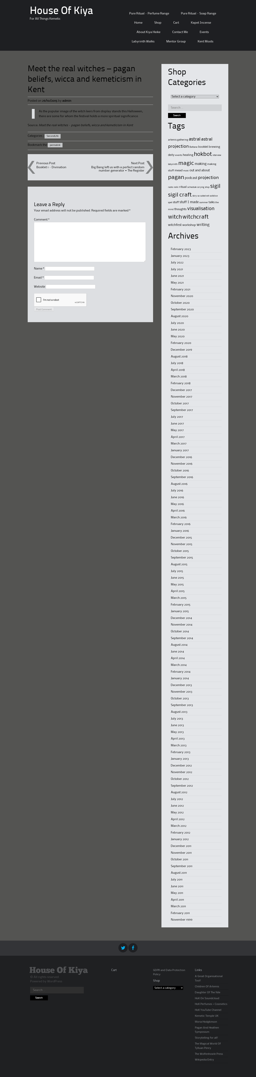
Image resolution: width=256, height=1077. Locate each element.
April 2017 (178, 437)
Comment (41, 219)
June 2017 (177, 423)
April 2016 (178, 510)
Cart (176, 22)
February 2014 (180, 671)
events (178, 155)
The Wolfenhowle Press (209, 1054)
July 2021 (177, 269)
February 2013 (180, 752)
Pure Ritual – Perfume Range (149, 13)
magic (186, 163)
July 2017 (177, 416)
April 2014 (178, 658)
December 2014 (181, 618)
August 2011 (179, 872)
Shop (157, 22)
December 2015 (181, 537)
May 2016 (177, 504)
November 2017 (181, 396)
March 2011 (178, 906)
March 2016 (179, 517)
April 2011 (177, 899)
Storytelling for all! (206, 1038)
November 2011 (181, 852)
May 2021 (177, 282)
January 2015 (180, 611)
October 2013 (180, 698)
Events (204, 32)
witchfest (175, 224)
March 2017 (179, 443)
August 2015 (179, 564)
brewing (214, 146)
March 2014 (179, 665)
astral (194, 139)
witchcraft (196, 217)
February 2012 (180, 832)
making (201, 164)
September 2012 (182, 785)
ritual (183, 187)
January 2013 (180, 758)
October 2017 (180, 403)
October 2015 (180, 551)
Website (39, 286)
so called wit (203, 196)
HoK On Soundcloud (207, 998)
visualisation (201, 209)
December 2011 (181, 846)
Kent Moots (205, 41)
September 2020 (182, 309)
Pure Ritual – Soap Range (198, 13)
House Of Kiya (61, 11)
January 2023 (180, 256)
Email (39, 277)
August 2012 (179, 792)
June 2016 (177, 497)
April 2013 (178, 738)
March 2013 (179, 745)
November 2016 (181, 463)
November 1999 (181, 919)
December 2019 (181, 349)
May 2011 (177, 893)
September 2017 (182, 410)
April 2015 (178, 591)
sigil (215, 186)
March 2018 (179, 376)
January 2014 (180, 678)
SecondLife (53, 136)
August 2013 (179, 712)
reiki (176, 187)
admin (66, 100)
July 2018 (177, 363)
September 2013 (182, 705)
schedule (192, 187)
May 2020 (178, 336)
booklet (203, 147)
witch (175, 217)
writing (203, 225)
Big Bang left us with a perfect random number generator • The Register (117, 169)
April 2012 (178, 819)
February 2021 (180, 289)
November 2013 (181, 691)
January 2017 (180, 450)
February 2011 (180, 913)
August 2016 (179, 484)
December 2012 (181, 765)
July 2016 (177, 490)
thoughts (180, 209)
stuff (176, 202)
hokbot (203, 154)
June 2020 (178, 329)
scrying (200, 187)
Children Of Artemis (207, 986)
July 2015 (177, 571)
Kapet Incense (201, 22)
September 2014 (182, 638)
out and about (199, 170)
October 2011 (179, 859)
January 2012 (180, 839)
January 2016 (180, 530)
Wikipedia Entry (204, 1060)
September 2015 (182, 557)
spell (170, 202)
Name (39, 268)
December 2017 (181, 390)
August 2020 (179, 316)
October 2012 (180, 779)
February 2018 (181, 383)
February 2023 (181, 249)
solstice (214, 196)
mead (179, 170)
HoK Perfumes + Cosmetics (211, 1004)
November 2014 (181, 624)
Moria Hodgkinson (206, 1022)
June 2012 (177, 805)
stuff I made (189, 202)
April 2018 (178, 370)
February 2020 (181, 343)
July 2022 (177, 262)
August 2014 (179, 644)
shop (207, 187)
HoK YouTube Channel (208, 1010)
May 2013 (177, 732)
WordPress (54, 981)
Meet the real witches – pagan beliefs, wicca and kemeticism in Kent (86, 125)
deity (171, 155)
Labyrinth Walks (143, 41)
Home (138, 22)
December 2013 (181, 685)
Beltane (193, 147)
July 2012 (177, 799)
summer (203, 202)
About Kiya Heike (148, 32)
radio (170, 187)
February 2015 (180, 604)
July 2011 (177, 879)
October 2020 (180, 302)
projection (208, 178)
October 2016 (180, 470)
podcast (191, 178)
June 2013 (177, 725)
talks (212, 202)
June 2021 (177, 276)
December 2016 (181, 457)
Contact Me (180, 32)
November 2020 (182, 296)
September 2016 (182, 477)
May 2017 (177, 430)
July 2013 (177, 718)
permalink (55, 145)
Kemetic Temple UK (206, 1016)
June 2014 (177, 651)
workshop (189, 225)
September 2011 (181, 866)
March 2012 (179, 826)
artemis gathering (178, 140)
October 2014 (180, 631)
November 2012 (181, 772)
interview (217, 155)
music (186, 171)
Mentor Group (176, 41)
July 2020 (177, 323)
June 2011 (177, 886)
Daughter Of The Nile (207, 992)
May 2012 (177, 812)
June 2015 (177, 577)
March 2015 (179, 598)
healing (188, 155)
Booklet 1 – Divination (51, 167)
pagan (176, 177)
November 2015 (181, 544)
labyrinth (173, 164)
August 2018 (179, 356)
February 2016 (181, 524)
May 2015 (177, 584)
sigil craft (180, 195)
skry (194, 196)
